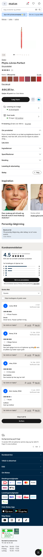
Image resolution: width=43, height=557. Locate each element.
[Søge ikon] (39, 9)
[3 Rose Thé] (15, 79)
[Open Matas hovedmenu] (5, 4)
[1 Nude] (4, 79)
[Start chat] (38, 552)
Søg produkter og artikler (12, 10)
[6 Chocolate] (33, 79)
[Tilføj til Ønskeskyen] (38, 99)
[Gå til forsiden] (13, 4)
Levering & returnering (11, 166)
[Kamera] (36, 9)
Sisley (4, 60)
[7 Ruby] (39, 79)
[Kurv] (39, 4)
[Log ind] (27, 4)
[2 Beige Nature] (10, 79)
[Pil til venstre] (33, 446)
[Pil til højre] (39, 446)
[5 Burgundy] (27, 79)
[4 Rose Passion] (21, 79)
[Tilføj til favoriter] (32, 99)
